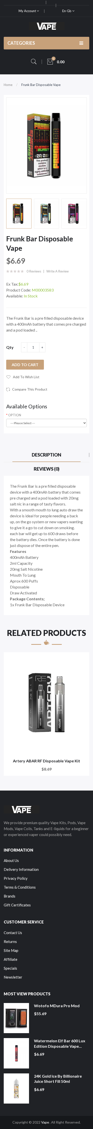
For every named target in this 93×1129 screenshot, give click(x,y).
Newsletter (13, 977)
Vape (45, 1122)
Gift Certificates (17, 905)
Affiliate (10, 959)
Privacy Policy (16, 878)
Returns (10, 941)
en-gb (67, 11)
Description (46, 455)
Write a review (57, 271)
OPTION (14, 415)
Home (8, 85)
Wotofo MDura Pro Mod (57, 1005)
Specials (10, 968)
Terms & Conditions (20, 887)
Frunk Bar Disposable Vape (41, 85)
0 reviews (34, 271)
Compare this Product (29, 389)
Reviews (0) (47, 469)
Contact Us (13, 932)
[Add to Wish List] (82, 659)
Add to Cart (25, 364)
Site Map (11, 950)
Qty (10, 347)
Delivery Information (21, 869)
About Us (11, 860)
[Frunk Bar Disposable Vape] (18, 214)
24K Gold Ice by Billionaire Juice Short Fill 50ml (58, 1079)
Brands (9, 896)
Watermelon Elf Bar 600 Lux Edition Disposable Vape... (59, 1043)
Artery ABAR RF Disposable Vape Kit (46, 760)
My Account (28, 11)
